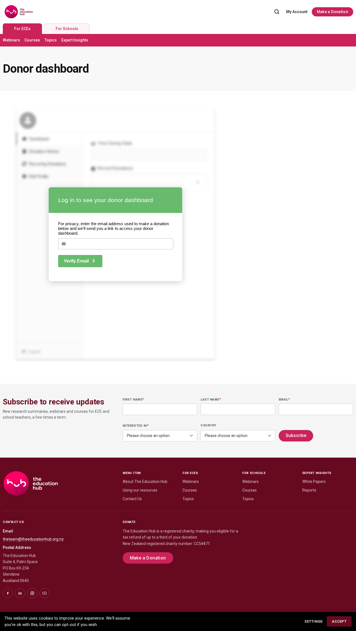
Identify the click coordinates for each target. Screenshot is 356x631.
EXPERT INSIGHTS (317, 473)
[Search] (277, 12)
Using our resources (140, 490)
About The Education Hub (145, 481)
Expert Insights (74, 40)
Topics (50, 40)
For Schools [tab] (67, 28)
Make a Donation (332, 11)
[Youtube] (44, 593)
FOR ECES (190, 473)
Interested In (136, 426)
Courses (32, 40)
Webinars (11, 40)
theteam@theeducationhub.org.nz (33, 539)
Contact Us (132, 499)
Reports (309, 490)
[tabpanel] (178, 40)
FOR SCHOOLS (254, 473)
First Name (133, 399)
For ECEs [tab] (22, 28)
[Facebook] (8, 593)
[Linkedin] (20, 593)
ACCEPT (339, 621)
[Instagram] (32, 593)
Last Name (211, 399)
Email (284, 399)
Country (208, 425)
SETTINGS (313, 621)
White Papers (314, 481)
